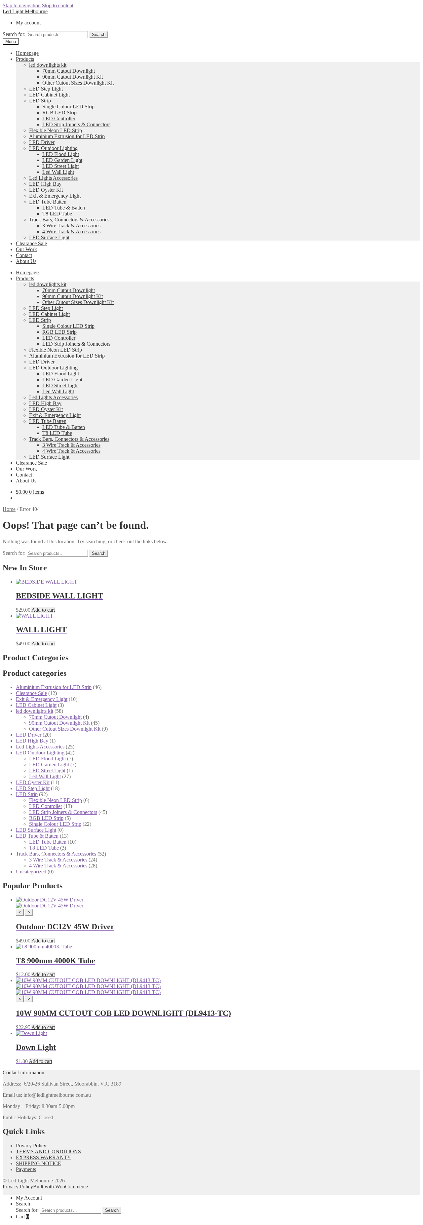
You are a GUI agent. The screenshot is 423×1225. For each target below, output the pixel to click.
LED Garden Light (62, 160)
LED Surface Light (49, 237)
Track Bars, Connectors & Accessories (69, 219)
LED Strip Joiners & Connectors (76, 124)
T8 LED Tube (57, 213)
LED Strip (40, 100)
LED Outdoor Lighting (53, 148)
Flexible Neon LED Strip (55, 130)
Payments (26, 1169)
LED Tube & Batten (63, 208)
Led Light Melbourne (25, 11)
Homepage (27, 53)
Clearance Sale (31, 243)
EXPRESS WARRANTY (43, 1157)
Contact (24, 255)
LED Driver (42, 142)
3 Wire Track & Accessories (71, 225)
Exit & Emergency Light (55, 196)
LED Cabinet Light (49, 94)
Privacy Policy (31, 1145)
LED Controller (58, 118)
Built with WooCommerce (60, 1186)
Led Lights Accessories (53, 178)
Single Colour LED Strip (68, 106)
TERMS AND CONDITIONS (48, 1151)
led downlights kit (47, 65)
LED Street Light (60, 166)
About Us (26, 261)
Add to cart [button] (43, 610)
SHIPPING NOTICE (38, 1163)
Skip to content (57, 5)
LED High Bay (45, 184)
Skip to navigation (22, 5)
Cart (22, 1216)
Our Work (26, 249)
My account (28, 22)
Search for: (14, 34)
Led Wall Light (58, 172)
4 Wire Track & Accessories (71, 231)
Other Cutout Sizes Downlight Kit (78, 83)
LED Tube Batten (47, 202)
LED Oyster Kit (46, 190)
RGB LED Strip (59, 112)
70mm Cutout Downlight (68, 71)
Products (25, 59)
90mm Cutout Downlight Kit (72, 77)
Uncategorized (31, 871)
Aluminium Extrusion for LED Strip (67, 136)
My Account (29, 1198)
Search (98, 34)
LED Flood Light (60, 154)
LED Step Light (46, 89)
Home (9, 509)
